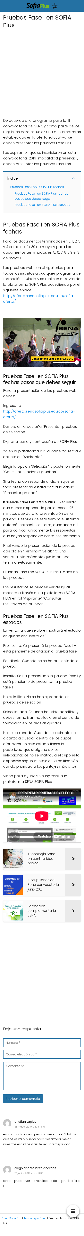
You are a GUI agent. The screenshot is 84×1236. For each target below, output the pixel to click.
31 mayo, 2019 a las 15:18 (29, 1127)
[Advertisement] (42, 72)
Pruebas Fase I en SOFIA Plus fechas (37, 187)
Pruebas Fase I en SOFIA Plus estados (42, 204)
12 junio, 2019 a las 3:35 (28, 1173)
